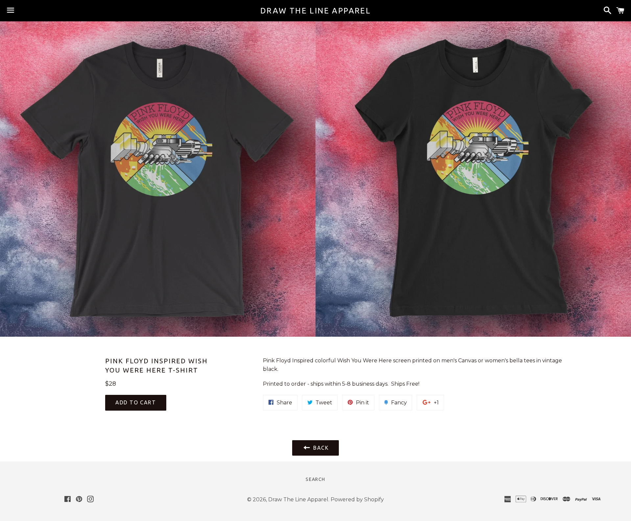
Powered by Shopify (357, 499)
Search (315, 479)
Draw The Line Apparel (315, 10)
